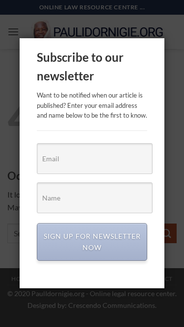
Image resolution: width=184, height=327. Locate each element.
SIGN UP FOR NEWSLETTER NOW (92, 241)
